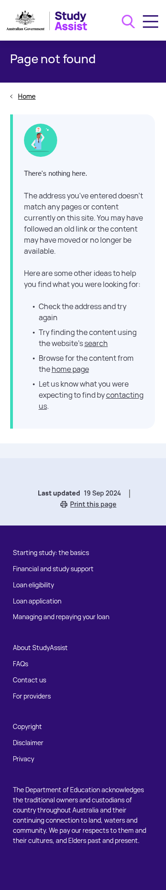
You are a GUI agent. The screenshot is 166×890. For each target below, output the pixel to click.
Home (27, 96)
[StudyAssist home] (50, 20)
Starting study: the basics (51, 552)
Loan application (37, 601)
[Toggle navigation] (150, 21)
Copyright (27, 726)
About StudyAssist (40, 647)
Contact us (29, 679)
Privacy (23, 758)
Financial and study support (53, 568)
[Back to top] (158, 867)
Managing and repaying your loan (61, 616)
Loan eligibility (33, 584)
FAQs (20, 663)
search (96, 343)
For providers (32, 696)
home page (70, 369)
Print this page (93, 504)
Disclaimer (28, 742)
